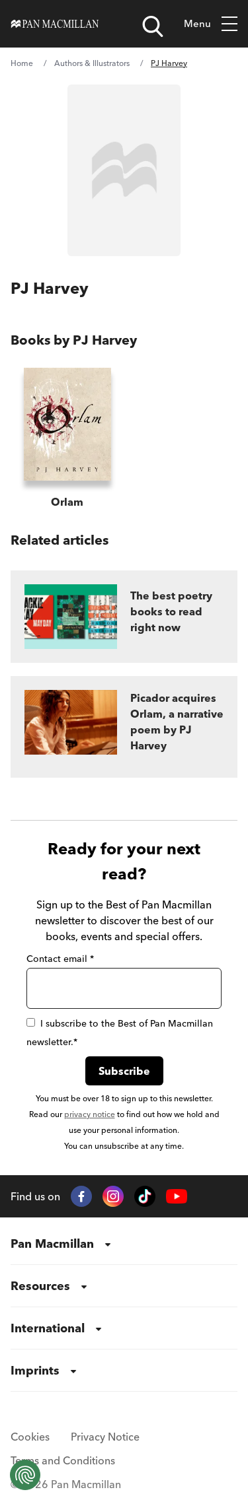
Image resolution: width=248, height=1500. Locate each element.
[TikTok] (144, 1196)
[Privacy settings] (25, 1475)
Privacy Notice (105, 1436)
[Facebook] (81, 1196)
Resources (40, 1285)
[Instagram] (113, 1196)
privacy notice (89, 1114)
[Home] (55, 24)
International (48, 1328)
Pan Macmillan (52, 1243)
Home (22, 63)
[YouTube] (176, 1196)
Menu (197, 23)
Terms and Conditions (63, 1460)
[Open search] (152, 26)
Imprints (35, 1370)
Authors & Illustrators (92, 63)
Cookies (30, 1436)
